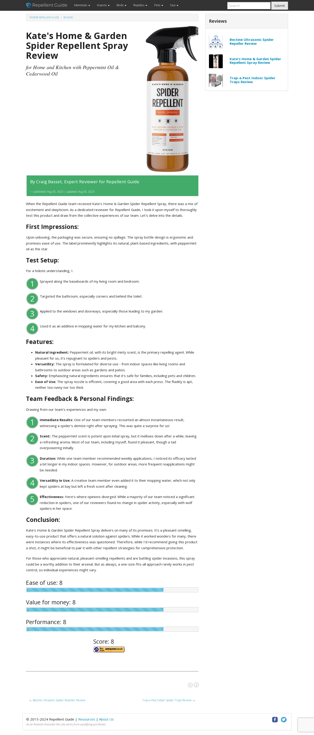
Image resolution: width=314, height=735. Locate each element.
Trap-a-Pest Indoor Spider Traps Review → (168, 700)
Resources (86, 719)
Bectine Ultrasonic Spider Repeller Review (252, 41)
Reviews (68, 17)
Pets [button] (157, 5)
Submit (279, 5)
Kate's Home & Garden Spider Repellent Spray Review (255, 60)
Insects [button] (102, 5)
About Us (106, 719)
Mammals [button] (81, 5)
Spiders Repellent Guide (44, 17)
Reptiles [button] (139, 5)
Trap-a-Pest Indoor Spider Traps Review (252, 80)
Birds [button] (120, 5)
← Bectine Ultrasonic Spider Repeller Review (57, 700)
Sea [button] (173, 5)
